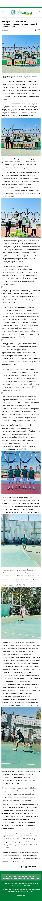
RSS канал (21, 895)
